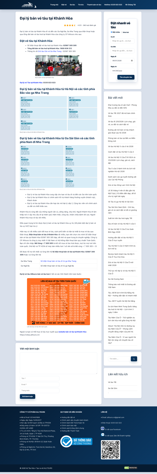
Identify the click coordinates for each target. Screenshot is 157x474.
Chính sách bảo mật (69, 425)
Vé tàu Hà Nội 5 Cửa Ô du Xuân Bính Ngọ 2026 (121, 230)
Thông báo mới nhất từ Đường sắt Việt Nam (122, 285)
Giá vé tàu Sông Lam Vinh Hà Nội (121, 185)
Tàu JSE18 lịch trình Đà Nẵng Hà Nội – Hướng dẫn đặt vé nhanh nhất (122, 294)
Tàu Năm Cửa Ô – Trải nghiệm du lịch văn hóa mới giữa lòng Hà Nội (122, 319)
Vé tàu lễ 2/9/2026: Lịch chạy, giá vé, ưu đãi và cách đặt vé (121, 122)
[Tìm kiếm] (134, 358)
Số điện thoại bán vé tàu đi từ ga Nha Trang (58, 261)
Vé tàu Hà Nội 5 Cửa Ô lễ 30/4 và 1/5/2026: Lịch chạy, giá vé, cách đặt (121, 160)
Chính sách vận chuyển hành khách (75, 420)
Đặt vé (64, 5)
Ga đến (113, 47)
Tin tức (81, 5)
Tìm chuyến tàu (126, 77)
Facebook (117, 429)
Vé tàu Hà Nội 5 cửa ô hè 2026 (120, 146)
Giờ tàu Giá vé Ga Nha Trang (49, 51)
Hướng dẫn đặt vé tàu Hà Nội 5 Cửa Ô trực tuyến (121, 238)
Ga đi (112, 37)
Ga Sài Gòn (112, 388)
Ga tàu (72, 5)
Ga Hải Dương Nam (116, 279)
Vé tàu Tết (112, 382)
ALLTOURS (48, 468)
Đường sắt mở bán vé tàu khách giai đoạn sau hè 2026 (121, 131)
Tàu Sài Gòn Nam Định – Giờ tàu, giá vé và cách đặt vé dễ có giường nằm (122, 210)
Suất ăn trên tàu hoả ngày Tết (120, 218)
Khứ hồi (126, 32)
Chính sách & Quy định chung (73, 428)
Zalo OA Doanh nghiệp (122, 436)
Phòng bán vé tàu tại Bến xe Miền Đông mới (121, 139)
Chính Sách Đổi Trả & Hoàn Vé (73, 423)
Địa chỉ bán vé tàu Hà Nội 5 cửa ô (122, 224)
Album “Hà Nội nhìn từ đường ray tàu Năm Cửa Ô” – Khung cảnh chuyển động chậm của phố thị (121, 329)
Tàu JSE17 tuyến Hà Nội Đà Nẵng (121, 301)
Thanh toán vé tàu (94, 5)
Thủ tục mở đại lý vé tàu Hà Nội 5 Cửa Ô (121, 272)
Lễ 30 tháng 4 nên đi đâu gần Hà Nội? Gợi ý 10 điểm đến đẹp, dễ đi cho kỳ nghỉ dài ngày (122, 193)
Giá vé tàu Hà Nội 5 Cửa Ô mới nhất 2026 (120, 263)
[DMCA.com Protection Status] (130, 468)
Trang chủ (54, 5)
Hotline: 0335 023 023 (113, 5)
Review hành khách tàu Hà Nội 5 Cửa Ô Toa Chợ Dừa (121, 255)
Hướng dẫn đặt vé (68, 417)
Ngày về (114, 66)
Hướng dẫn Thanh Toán (70, 431)
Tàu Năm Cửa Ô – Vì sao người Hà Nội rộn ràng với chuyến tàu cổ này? (122, 340)
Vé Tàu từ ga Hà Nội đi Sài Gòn (120, 202)
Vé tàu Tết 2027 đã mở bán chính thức (121, 114)
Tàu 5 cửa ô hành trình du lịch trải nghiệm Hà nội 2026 (121, 169)
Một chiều (116, 32)
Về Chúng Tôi (130, 5)
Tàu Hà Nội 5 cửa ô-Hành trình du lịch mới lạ (121, 247)
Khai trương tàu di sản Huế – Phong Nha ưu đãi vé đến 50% (122, 106)
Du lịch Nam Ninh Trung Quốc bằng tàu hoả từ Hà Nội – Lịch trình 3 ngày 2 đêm (122, 309)
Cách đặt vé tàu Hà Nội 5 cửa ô (121, 152)
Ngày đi (113, 56)
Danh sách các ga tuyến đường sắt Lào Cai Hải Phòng (122, 178)
